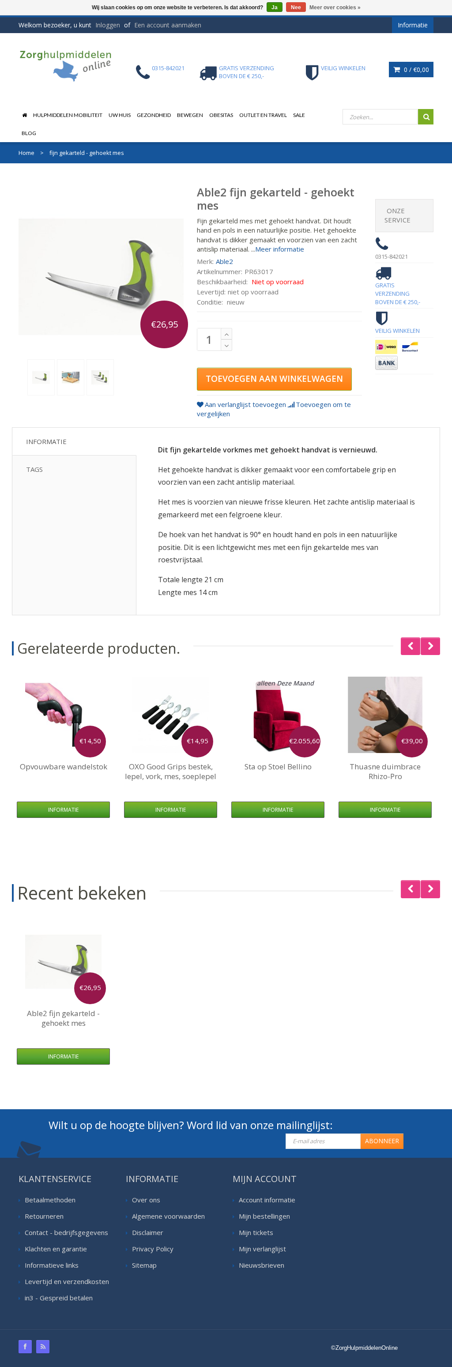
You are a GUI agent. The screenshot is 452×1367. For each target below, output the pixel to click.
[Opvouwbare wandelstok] (63, 715)
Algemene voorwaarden (168, 1216)
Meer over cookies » (335, 7)
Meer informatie (279, 249)
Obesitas (221, 115)
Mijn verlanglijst (262, 1248)
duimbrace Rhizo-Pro (385, 771)
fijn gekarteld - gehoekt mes (63, 1018)
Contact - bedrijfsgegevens (66, 1232)
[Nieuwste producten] (42, 1346)
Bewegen (190, 115)
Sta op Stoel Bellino (278, 766)
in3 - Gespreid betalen (59, 1297)
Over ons (146, 1199)
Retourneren (44, 1216)
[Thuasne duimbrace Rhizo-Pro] (385, 715)
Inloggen (107, 25)
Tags (34, 469)
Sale (299, 115)
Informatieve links (52, 1265)
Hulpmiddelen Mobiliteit (67, 115)
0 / (415, 69)
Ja (274, 7)
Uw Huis (120, 115)
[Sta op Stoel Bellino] (278, 715)
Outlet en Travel (263, 115)
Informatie (46, 441)
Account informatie (267, 1199)
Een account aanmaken (167, 25)
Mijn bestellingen (264, 1216)
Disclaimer (147, 1232)
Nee (296, 7)
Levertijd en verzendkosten (67, 1281)
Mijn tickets (256, 1232)
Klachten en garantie (56, 1248)
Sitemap (144, 1265)
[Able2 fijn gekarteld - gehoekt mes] (41, 377)
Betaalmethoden (50, 1199)
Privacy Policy (152, 1248)
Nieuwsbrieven (261, 1265)
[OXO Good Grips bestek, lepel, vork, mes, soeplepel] (170, 715)
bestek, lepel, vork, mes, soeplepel (170, 771)
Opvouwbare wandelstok (63, 766)
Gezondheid (154, 115)
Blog (29, 133)
